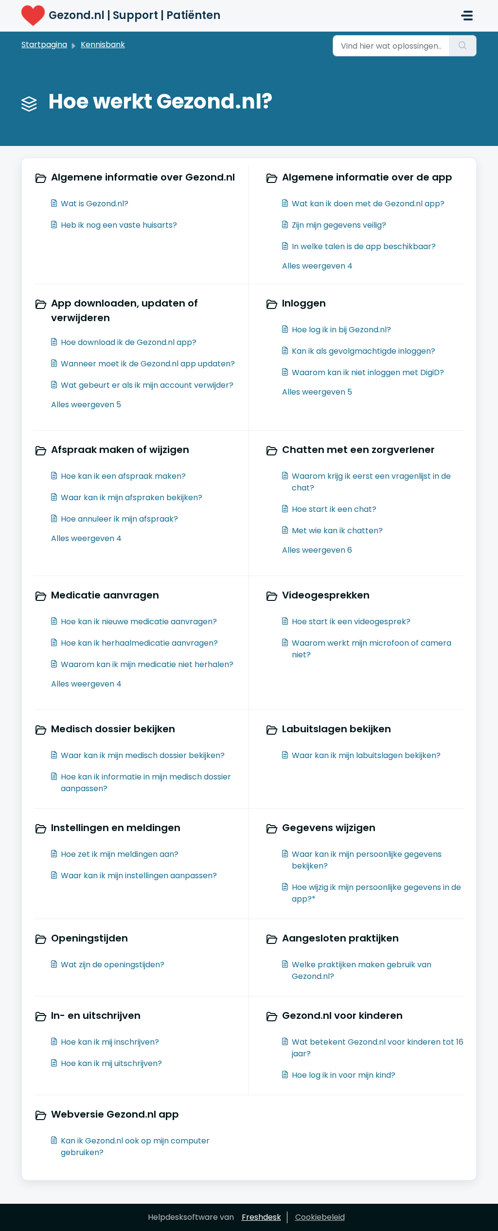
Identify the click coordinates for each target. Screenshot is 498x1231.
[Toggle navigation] (467, 15)
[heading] (139, 178)
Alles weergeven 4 (317, 266)
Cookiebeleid (320, 1217)
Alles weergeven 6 (317, 550)
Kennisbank (103, 44)
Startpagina (44, 44)
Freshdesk (261, 1217)
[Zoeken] (463, 45)
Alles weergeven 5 (86, 404)
